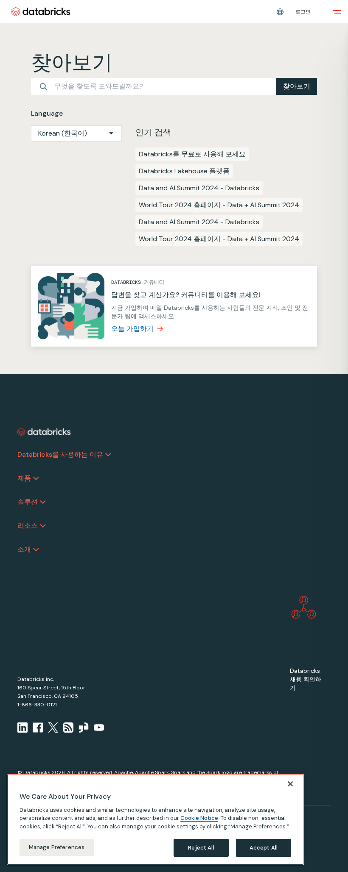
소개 (24, 549)
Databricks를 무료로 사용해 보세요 (192, 154)
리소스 (27, 525)
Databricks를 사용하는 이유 (60, 454)
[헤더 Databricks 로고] (41, 12)
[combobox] (76, 133)
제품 (24, 478)
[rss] (68, 727)
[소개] (36, 549)
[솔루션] (43, 502)
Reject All (201, 847)
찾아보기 (296, 86)
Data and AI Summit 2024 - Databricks (199, 187)
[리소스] (43, 526)
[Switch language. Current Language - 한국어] (280, 12)
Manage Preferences (56, 847)
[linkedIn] (22, 727)
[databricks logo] (44, 432)
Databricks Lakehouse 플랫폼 (184, 171)
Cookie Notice (199, 818)
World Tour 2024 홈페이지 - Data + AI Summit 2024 (219, 204)
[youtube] (99, 727)
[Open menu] (337, 12)
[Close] (290, 784)
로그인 (303, 11)
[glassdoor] (84, 727)
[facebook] (38, 727)
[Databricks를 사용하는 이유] (108, 455)
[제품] (36, 478)
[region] (155, 819)
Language (47, 113)
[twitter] (53, 727)
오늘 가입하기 (132, 328)
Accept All (264, 847)
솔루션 (27, 501)
